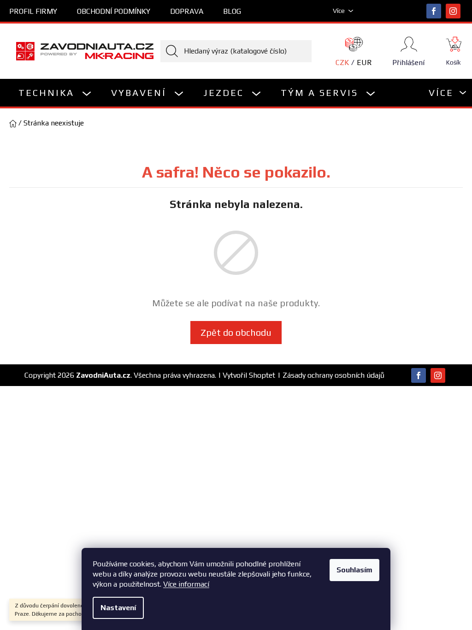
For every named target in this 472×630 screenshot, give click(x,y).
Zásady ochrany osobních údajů (333, 375)
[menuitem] (55, 93)
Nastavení (118, 607)
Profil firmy (33, 11)
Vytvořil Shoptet (249, 375)
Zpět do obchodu (236, 332)
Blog (232, 11)
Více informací (186, 584)
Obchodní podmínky (113, 11)
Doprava (186, 11)
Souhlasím (354, 569)
